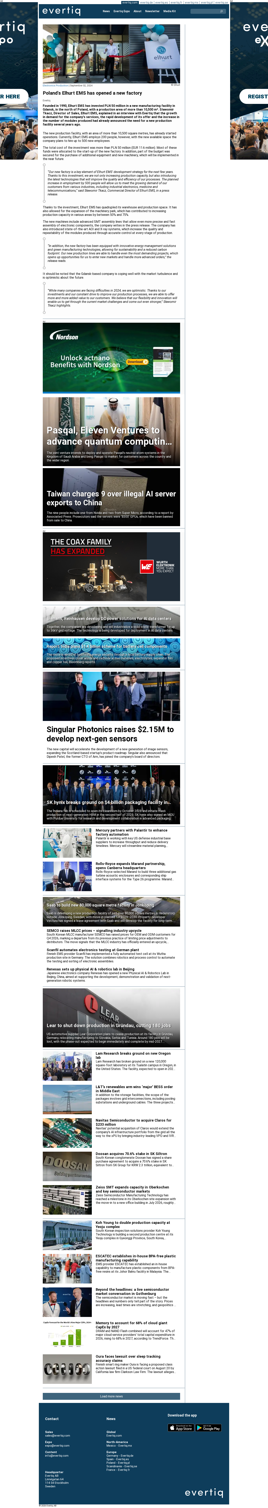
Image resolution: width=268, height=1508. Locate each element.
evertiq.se (221, 2)
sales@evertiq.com (57, 1435)
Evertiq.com (114, 1435)
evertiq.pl (207, 2)
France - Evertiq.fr (118, 1470)
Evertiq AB (61, 11)
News (106, 11)
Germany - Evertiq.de (120, 1455)
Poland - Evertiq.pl (118, 1463)
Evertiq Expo (122, 11)
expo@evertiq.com (57, 1445)
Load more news (111, 1396)
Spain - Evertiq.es (118, 1459)
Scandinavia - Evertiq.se (122, 1466)
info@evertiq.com (56, 1455)
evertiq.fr (176, 2)
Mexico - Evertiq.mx (119, 1445)
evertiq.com (130, 2)
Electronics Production (55, 85)
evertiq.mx (191, 2)
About (137, 11)
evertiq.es (161, 2)
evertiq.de (146, 2)
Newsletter (152, 11)
